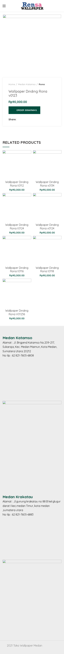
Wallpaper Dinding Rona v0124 (47, 226)
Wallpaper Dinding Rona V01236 (16, 312)
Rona (42, 84)
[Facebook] (20, 119)
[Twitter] (24, 119)
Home (12, 84)
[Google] (28, 119)
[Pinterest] (37, 119)
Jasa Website (51, 645)
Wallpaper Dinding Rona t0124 (16, 226)
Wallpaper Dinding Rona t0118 (47, 269)
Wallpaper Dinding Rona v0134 (47, 183)
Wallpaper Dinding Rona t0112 (16, 183)
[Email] (33, 119)
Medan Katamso (27, 84)
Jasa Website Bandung (34, 648)
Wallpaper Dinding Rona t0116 (16, 269)
